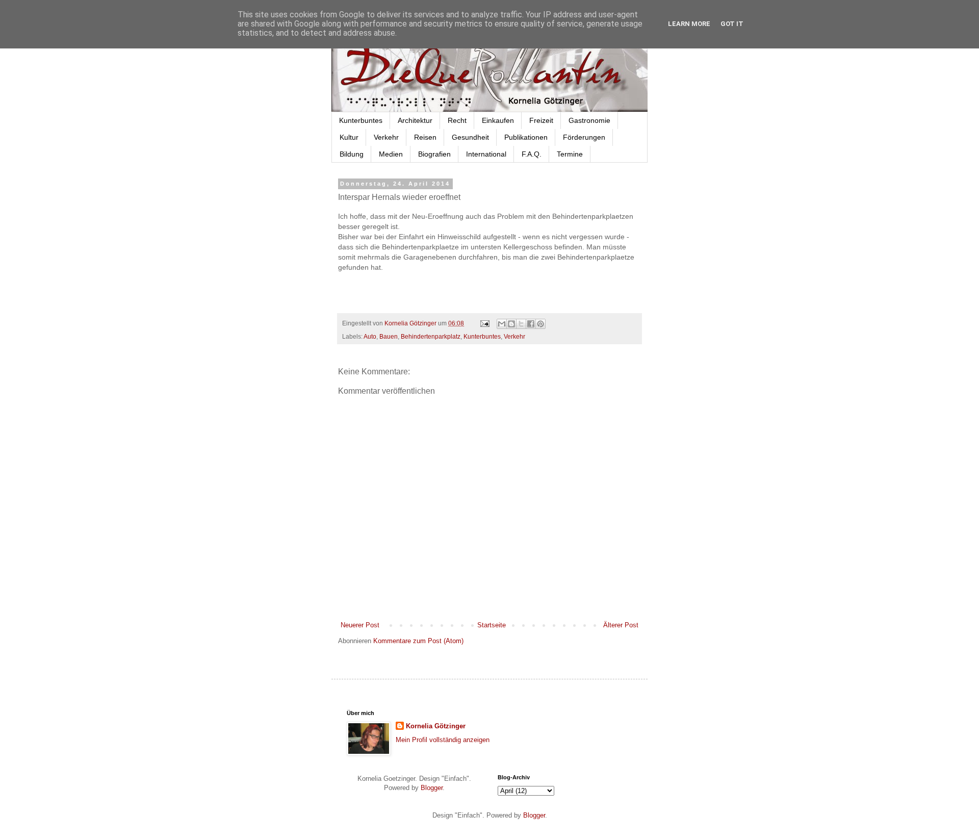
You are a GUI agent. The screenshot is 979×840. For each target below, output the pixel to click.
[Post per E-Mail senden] (484, 323)
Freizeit (541, 120)
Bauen (388, 336)
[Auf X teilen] (521, 324)
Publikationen (526, 137)
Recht (457, 120)
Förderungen (584, 137)
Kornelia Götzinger (436, 726)
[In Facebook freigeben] (531, 324)
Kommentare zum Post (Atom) (418, 641)
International (486, 154)
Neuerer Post (360, 625)
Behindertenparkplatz (430, 336)
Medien (391, 154)
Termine (570, 154)
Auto (370, 336)
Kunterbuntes (360, 120)
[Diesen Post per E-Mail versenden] (502, 324)
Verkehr (386, 137)
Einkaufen (498, 120)
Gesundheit (470, 137)
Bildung (352, 154)
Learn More (689, 24)
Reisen (425, 137)
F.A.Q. (532, 154)
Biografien (434, 154)
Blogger (432, 788)
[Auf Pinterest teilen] (540, 324)
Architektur (415, 120)
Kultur (349, 137)
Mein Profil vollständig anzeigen (443, 740)
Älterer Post (620, 625)
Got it (731, 24)
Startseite (491, 625)
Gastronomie (589, 120)
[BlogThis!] (511, 324)
